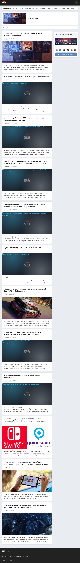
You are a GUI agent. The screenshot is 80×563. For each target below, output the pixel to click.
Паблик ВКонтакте (65, 35)
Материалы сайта (18, 556)
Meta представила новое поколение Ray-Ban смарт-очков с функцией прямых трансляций (25, 205)
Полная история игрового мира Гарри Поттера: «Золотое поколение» (23, 34)
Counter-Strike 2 (65, 8)
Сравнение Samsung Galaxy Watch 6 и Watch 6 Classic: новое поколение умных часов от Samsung (25, 333)
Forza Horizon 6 (19, 8)
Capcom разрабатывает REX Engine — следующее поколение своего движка (24, 119)
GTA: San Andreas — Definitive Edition (47, 8)
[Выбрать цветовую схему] (76, 2)
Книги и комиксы (9, 251)
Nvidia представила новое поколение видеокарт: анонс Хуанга (24, 376)
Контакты (25, 556)
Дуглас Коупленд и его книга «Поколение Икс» (23, 248)
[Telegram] (12, 551)
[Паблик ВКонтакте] (57, 35)
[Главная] (4, 27)
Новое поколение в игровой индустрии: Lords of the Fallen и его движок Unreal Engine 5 (25, 506)
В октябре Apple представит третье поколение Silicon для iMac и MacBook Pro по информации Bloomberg (25, 162)
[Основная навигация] (68, 2)
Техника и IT (8, 123)
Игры (6, 38)
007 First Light (30, 8)
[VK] (8, 551)
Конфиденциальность (7, 556)
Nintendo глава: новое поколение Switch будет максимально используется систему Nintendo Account (26, 463)
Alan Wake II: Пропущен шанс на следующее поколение (26, 77)
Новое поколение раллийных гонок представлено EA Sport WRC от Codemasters (25, 290)
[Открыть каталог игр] (75, 8)
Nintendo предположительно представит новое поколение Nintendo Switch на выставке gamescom (24, 420)
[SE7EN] (4, 2)
